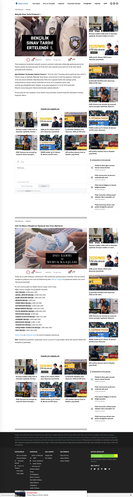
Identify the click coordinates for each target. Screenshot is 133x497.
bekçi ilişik (51, 440)
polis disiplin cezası (60, 440)
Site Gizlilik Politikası (36, 480)
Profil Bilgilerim (34, 474)
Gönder (43, 186)
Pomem (66, 435)
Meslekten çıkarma (29, 435)
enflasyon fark (31, 335)
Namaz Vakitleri (64, 461)
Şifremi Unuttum (35, 477)
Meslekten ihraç (40, 435)
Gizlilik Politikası (34, 488)
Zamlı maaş (19, 335)
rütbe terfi (69, 440)
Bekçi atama (96, 437)
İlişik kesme (48, 435)
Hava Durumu (64, 455)
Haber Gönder (64, 458)
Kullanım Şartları (35, 469)
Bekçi (74, 435)
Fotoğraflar (87, 3)
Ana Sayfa (36, 3)
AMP (105, 3)
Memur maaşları (57, 279)
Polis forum (71, 437)
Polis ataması (37, 440)
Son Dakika (48, 458)
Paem (78, 435)
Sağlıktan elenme (58, 435)
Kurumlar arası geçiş (26, 440)
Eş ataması (24, 437)
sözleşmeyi (28, 191)
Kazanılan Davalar (73, 3)
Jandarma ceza (79, 437)
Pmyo (70, 435)
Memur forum (53, 437)
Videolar (97, 3)
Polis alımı (91, 435)
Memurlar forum (62, 437)
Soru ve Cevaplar (49, 3)
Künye (32, 472)
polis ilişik (44, 440)
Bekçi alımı (84, 435)
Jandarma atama (106, 437)
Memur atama (44, 437)
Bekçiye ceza (88, 437)
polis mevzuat (77, 440)
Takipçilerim (33, 485)
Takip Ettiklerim (34, 482)
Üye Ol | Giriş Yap (27, 186)
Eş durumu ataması (33, 437)
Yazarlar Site (48, 455)
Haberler (61, 3)
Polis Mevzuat (19, 9)
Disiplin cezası (19, 435)
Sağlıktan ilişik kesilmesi (101, 435)
